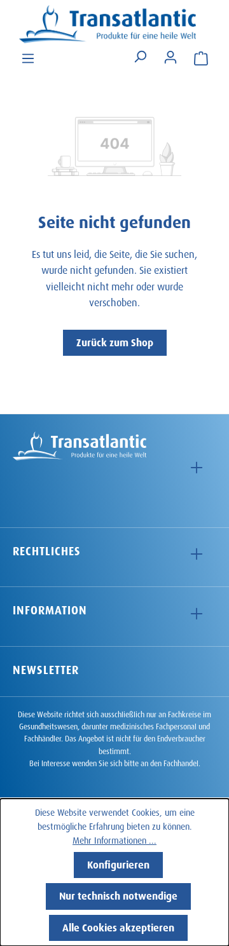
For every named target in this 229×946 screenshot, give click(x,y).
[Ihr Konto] (170, 56)
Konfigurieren (118, 863)
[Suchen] (140, 57)
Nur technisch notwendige (118, 894)
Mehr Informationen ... (114, 839)
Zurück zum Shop (114, 341)
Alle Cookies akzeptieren (118, 926)
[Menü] (28, 57)
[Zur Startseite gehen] (114, 24)
